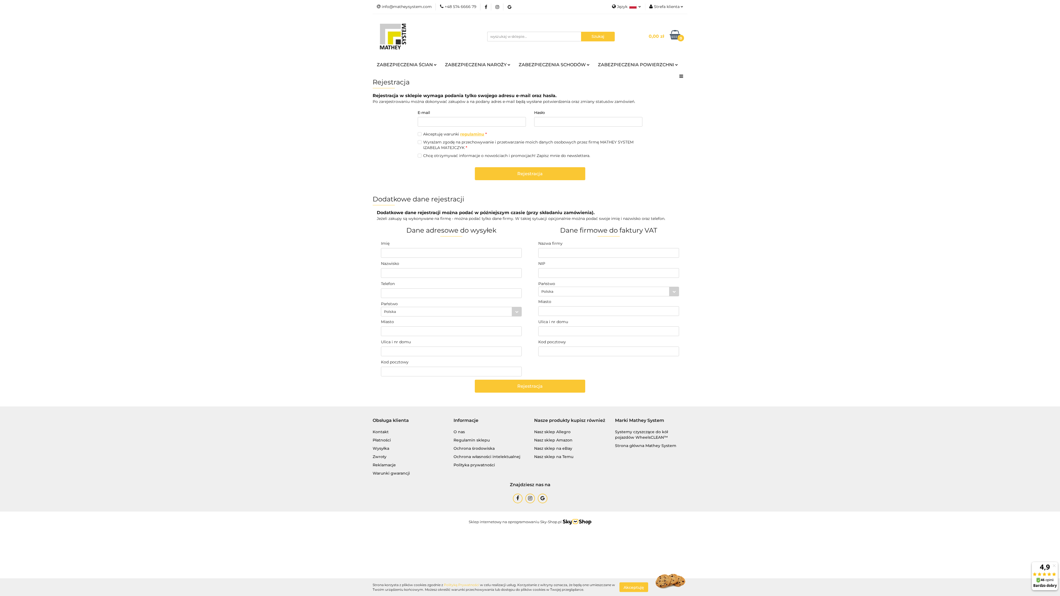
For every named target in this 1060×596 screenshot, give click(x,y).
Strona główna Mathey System (645, 445)
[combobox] (451, 311)
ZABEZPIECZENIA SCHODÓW (553, 64)
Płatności (382, 440)
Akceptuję (634, 587)
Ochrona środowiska (474, 448)
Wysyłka (381, 448)
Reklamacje (384, 464)
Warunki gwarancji (391, 473)
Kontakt (381, 431)
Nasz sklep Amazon (553, 440)
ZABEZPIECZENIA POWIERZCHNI (636, 64)
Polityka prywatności (474, 464)
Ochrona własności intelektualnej (487, 456)
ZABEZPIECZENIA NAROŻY (476, 64)
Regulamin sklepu (472, 440)
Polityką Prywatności (461, 585)
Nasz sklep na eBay (553, 448)
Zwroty (379, 456)
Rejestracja (530, 173)
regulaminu (472, 134)
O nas (459, 431)
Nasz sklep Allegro (552, 431)
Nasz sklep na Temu (553, 456)
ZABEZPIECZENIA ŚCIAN (405, 64)
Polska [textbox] (390, 311)
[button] (391, 420)
